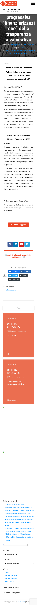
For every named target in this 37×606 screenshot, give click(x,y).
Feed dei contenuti (11, 575)
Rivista (22, 48)
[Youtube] (21, 244)
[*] (29, 79)
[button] (18, 224)
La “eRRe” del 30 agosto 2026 (14, 505)
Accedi (7, 572)
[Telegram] (27, 244)
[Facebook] (10, 244)
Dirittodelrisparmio (28, 45)
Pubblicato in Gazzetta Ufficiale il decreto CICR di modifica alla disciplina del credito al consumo (19, 537)
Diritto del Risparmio (11, 9)
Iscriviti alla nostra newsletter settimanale (19, 256)
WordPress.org (9, 581)
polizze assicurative (23, 51)
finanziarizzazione (10, 51)
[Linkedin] (15, 244)
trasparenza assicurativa (20, 54)
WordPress (21, 602)
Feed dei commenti (11, 578)
